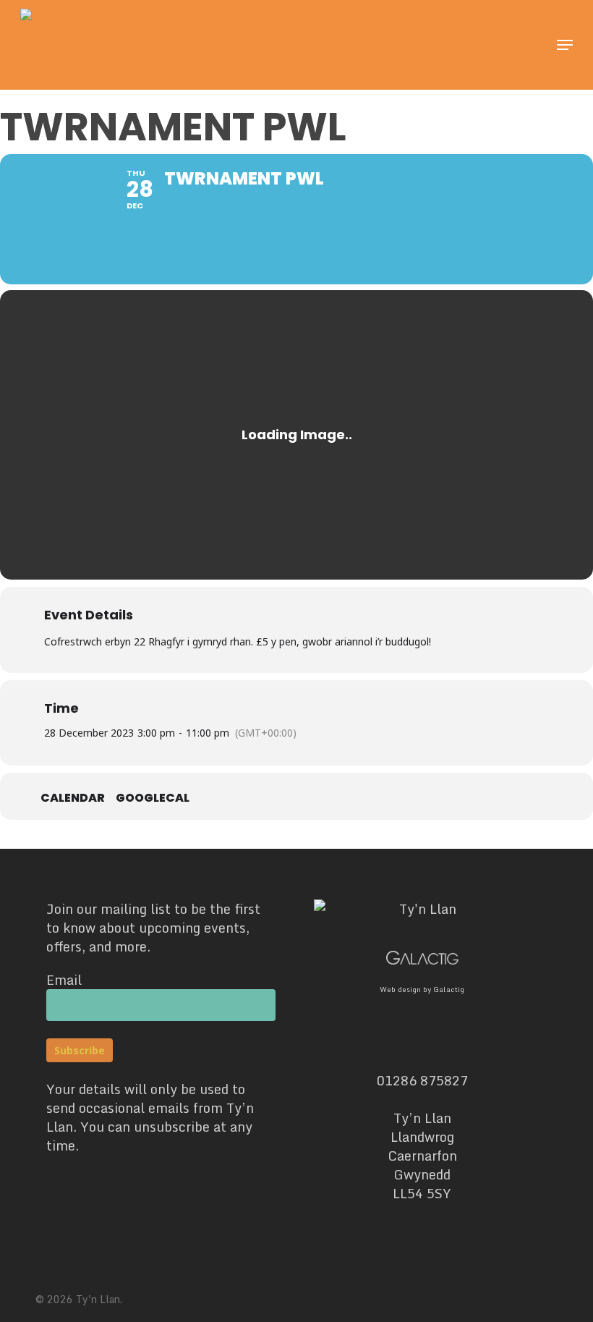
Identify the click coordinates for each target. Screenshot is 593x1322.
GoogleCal (152, 798)
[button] (565, 45)
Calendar (72, 798)
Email (64, 980)
